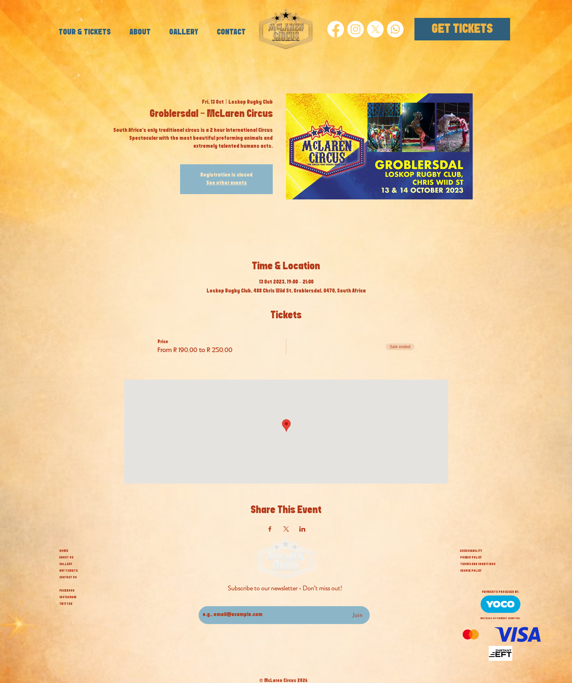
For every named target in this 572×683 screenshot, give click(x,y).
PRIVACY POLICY (471, 557)
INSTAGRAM (67, 597)
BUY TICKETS (68, 570)
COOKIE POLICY (470, 570)
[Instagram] (355, 29)
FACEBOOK (66, 590)
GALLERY (65, 564)
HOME (63, 550)
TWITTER (65, 603)
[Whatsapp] (395, 29)
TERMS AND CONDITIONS (478, 564)
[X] (375, 29)
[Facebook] (335, 29)
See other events (226, 183)
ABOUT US (66, 557)
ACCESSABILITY (471, 550)
